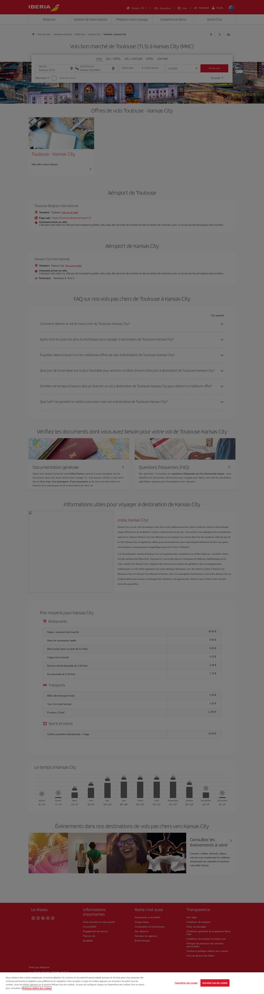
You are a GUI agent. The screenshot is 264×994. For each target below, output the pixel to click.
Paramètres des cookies (186, 982)
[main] (132, 983)
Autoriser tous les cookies (214, 982)
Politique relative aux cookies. (37, 988)
